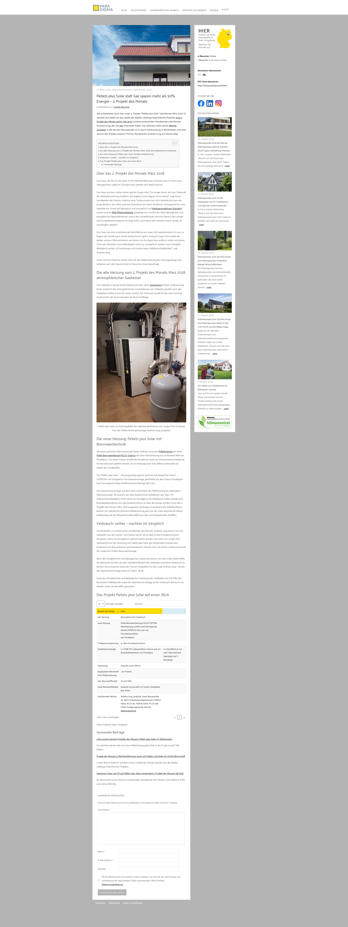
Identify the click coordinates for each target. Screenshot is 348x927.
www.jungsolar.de (128, 710)
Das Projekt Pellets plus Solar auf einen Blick (120, 161)
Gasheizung (156, 285)
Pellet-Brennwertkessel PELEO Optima (116, 455)
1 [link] (179, 717)
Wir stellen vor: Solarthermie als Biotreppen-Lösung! (212, 387)
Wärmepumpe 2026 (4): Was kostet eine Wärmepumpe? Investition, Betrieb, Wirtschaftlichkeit (214, 260)
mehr (227, 166)
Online (207, 56)
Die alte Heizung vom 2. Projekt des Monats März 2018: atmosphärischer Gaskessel (138, 150)
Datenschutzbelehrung (112, 884)
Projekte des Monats (194, 10)
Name (101, 851)
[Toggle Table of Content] (173, 143)
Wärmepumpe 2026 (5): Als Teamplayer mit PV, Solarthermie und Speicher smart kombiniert (213, 201)
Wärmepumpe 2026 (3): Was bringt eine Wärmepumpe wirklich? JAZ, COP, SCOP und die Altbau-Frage (214, 323)
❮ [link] (175, 717)
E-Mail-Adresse (105, 860)
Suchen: (139, 604)
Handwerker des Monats (164, 10)
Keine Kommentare (122, 89)
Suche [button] (225, 9)
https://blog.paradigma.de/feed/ (212, 85)
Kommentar (104, 810)
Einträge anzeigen (114, 604)
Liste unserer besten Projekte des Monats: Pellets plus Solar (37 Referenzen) (134, 739)
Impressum (100, 902)
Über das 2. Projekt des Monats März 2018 (119, 147)
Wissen (214, 10)
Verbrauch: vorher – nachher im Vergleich (119, 157)
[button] (118, 611)
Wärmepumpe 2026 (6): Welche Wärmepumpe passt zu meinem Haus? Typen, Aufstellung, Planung (214, 146)
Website (102, 869)
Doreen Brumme (121, 107)
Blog (124, 10)
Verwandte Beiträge (113, 164)
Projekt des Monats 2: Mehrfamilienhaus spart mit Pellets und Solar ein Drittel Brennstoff (141, 756)
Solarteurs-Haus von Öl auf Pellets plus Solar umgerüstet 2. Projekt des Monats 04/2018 (140, 773)
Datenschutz (114, 902)
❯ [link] (184, 717)
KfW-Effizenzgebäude (122, 212)
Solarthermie (138, 10)
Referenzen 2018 (142, 89)
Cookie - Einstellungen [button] (133, 902)
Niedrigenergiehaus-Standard (167, 208)
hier (121, 125)
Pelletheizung (165, 451)
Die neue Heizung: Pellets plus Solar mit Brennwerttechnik (127, 154)
